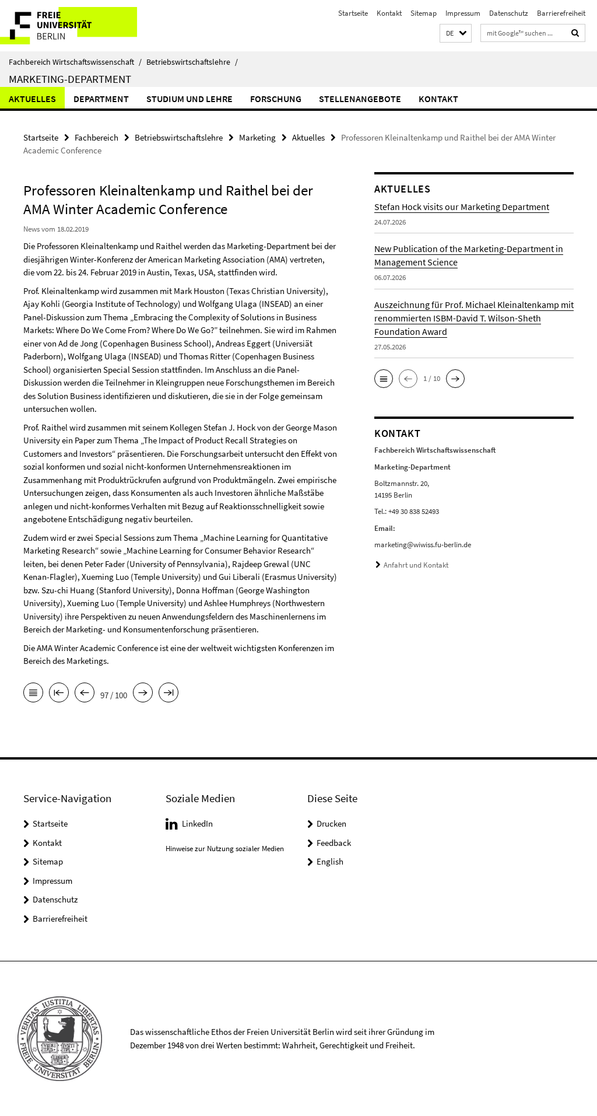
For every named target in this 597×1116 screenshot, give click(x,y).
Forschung (275, 98)
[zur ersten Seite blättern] (59, 693)
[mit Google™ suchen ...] (575, 33)
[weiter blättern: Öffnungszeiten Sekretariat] (143, 693)
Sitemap (423, 13)
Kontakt (389, 13)
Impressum (462, 13)
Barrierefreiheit (561, 13)
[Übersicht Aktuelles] (33, 693)
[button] (456, 33)
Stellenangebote (360, 98)
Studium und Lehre (189, 98)
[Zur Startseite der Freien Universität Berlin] (77, 25)
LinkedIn (197, 823)
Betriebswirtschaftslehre (192, 62)
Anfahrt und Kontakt (416, 565)
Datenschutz (508, 13)
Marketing (257, 137)
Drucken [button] (331, 823)
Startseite (353, 13)
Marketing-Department (70, 79)
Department (101, 98)
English (330, 861)
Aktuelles (32, 98)
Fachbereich (96, 137)
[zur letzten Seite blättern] (168, 693)
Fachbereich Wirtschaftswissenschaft (75, 62)
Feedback (334, 842)
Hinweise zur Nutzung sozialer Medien (225, 848)
